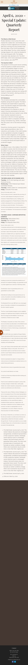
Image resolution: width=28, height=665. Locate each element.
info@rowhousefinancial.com (14, 659)
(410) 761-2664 (15, 650)
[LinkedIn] (15, 662)
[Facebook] (13, 662)
